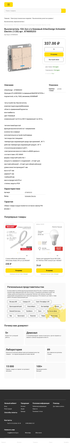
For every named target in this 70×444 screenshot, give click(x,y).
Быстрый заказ (54, 59)
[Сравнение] (57, 4)
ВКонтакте (39, 432)
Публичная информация (39, 406)
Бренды (23, 411)
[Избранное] (61, 4)
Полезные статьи (38, 411)
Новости (35, 409)
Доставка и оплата (58, 406)
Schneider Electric (30, 196)
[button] (5, 76)
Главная (6, 18)
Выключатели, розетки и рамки (43, 18)
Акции (22, 409)
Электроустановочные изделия (21, 18)
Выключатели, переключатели (14, 21)
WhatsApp (28, 432)
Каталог (23, 406)
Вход (5, 406)
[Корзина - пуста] (65, 4)
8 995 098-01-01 (30, 423)
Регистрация (8, 409)
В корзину (54, 54)
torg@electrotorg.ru (12, 432)
